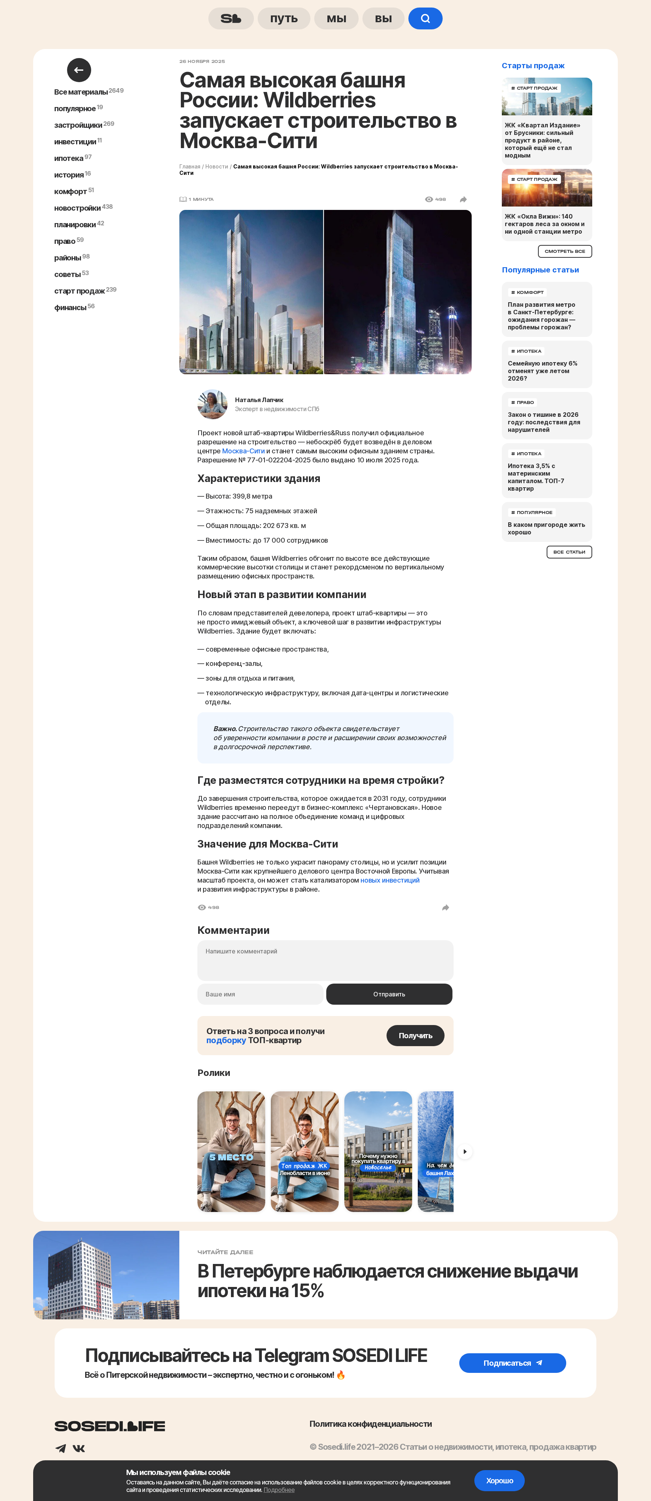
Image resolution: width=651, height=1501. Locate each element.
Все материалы (80, 91)
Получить (415, 1035)
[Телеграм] (61, 1449)
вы (383, 17)
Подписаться (507, 1363)
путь (284, 17)
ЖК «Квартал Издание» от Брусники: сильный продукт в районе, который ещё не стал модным (543, 140)
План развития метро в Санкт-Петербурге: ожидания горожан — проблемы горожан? (541, 316)
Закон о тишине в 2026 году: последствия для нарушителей (544, 422)
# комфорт (527, 292)
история (69, 174)
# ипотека (526, 351)
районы (67, 257)
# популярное (532, 512)
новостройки (77, 208)
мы (336, 17)
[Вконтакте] (79, 1449)
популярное (75, 108)
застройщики (78, 125)
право (64, 241)
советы (67, 274)
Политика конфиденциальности (370, 1424)
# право (522, 402)
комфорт (70, 191)
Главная (189, 166)
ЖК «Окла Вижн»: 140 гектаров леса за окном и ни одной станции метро (545, 224)
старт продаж (79, 290)
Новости (216, 166)
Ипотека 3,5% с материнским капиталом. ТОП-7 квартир (536, 477)
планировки (75, 224)
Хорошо (499, 1481)
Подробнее (279, 1489)
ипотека (68, 158)
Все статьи (569, 552)
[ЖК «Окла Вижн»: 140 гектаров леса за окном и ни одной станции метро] (547, 188)
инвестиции (75, 141)
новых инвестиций (390, 880)
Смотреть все (565, 251)
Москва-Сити (243, 451)
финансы (70, 307)
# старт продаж (534, 88)
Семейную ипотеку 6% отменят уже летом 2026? (543, 371)
